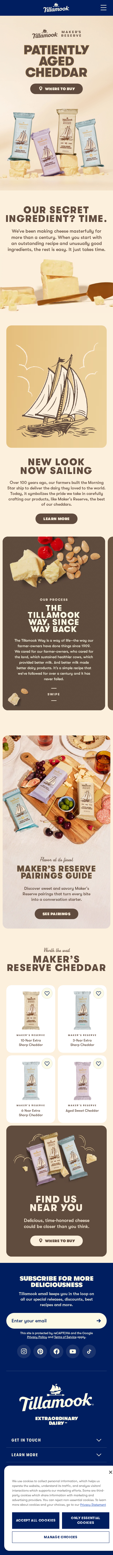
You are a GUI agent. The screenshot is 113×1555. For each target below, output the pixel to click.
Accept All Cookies (36, 1520)
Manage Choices (60, 1537)
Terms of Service (65, 1337)
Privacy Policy (37, 1337)
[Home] (56, 11)
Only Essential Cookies (85, 1520)
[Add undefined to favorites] (47, 993)
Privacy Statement (93, 1505)
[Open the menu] (103, 8)
